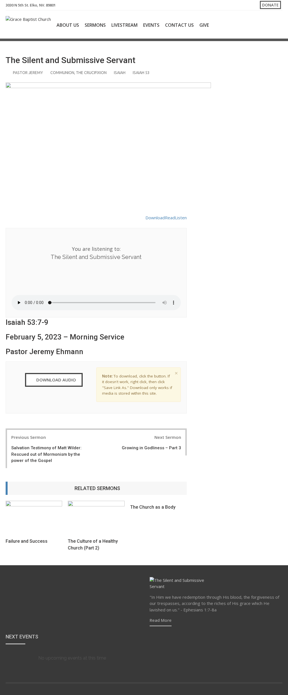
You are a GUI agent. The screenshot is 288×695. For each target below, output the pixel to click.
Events (151, 25)
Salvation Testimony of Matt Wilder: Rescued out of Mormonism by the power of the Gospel (46, 454)
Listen (181, 217)
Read (170, 217)
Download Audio (55, 380)
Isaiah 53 (141, 72)
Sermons (95, 25)
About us (68, 25)
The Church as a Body (153, 507)
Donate (270, 5)
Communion (62, 72)
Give (204, 25)
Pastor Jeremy (28, 72)
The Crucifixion (91, 72)
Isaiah (119, 72)
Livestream (124, 25)
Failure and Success (27, 541)
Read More (161, 620)
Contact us (179, 25)
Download (155, 217)
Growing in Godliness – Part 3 (151, 447)
